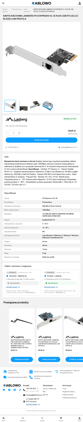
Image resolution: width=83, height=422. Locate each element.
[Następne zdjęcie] (76, 61)
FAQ (44, 391)
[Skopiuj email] (76, 147)
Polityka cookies (67, 395)
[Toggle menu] (3, 3)
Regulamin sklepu (68, 391)
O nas (64, 388)
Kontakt (45, 395)
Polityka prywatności (69, 398)
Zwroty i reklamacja (49, 388)
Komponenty (17, 9)
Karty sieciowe (27, 10)
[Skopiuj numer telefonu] (18, 147)
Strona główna (5, 10)
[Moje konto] (79, 3)
